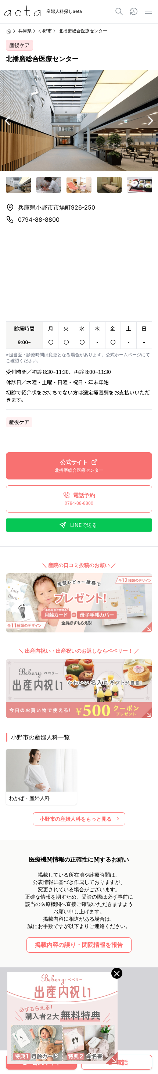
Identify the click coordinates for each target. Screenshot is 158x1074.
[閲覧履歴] (134, 11)
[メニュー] (148, 11)
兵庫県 (25, 30)
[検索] (119, 11)
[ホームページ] (8, 31)
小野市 (45, 30)
